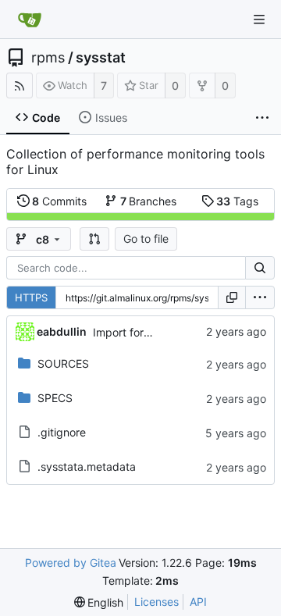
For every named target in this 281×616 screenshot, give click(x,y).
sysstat (101, 58)
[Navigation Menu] (259, 19)
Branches (148, 201)
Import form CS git (140, 332)
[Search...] (260, 268)
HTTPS (31, 297)
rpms (48, 58)
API (198, 601)
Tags (237, 201)
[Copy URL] (232, 297)
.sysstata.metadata (86, 466)
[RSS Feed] (19, 85)
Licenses (156, 601)
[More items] (262, 117)
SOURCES (63, 363)
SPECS (55, 397)
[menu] (260, 297)
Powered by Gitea (70, 562)
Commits (59, 201)
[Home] (30, 19)
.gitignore (61, 432)
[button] (94, 239)
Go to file (146, 238)
